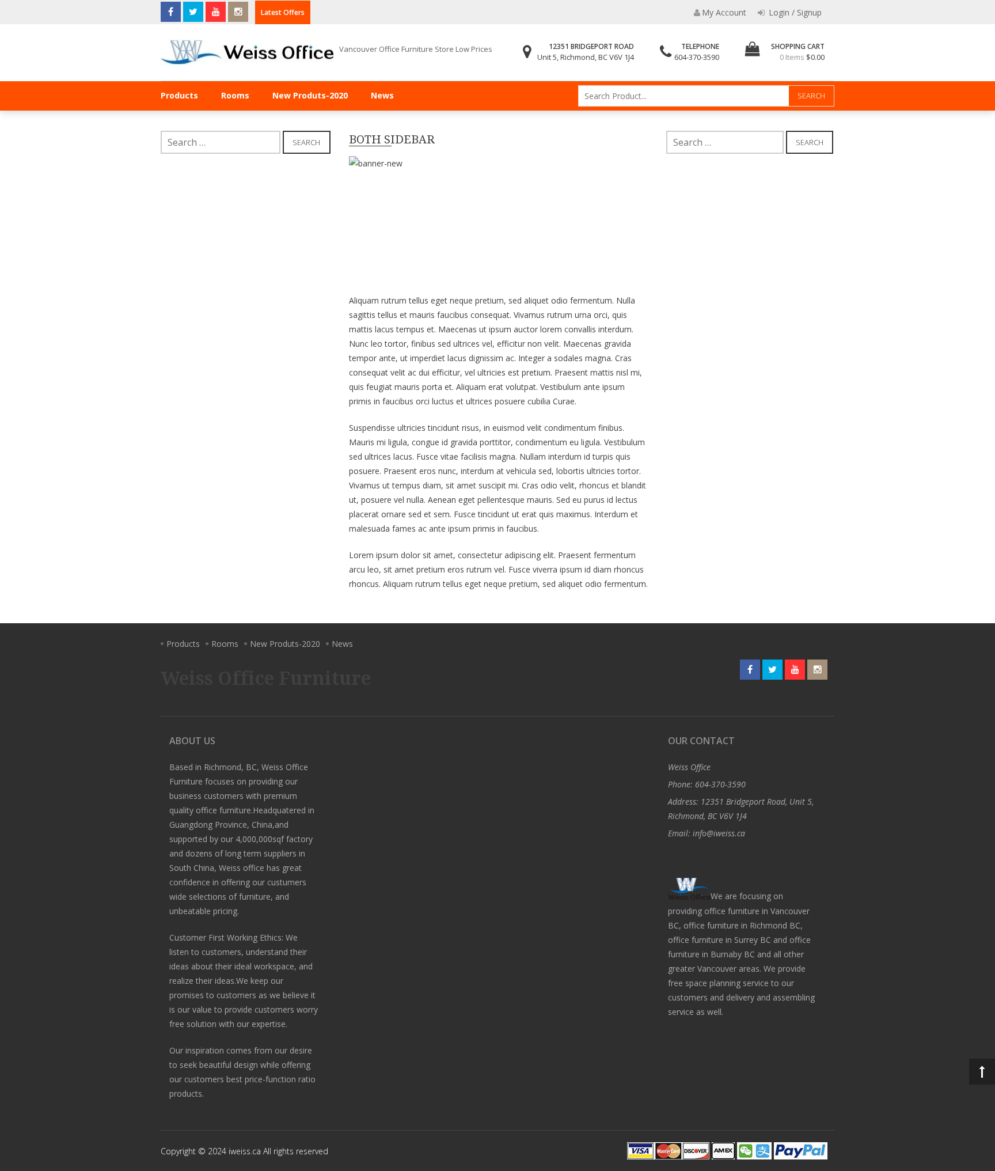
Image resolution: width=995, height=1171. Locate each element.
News (382, 95)
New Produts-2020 (310, 95)
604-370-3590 (696, 57)
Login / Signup (794, 12)
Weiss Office (689, 766)
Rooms (235, 95)
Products (179, 95)
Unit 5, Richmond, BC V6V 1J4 (585, 57)
